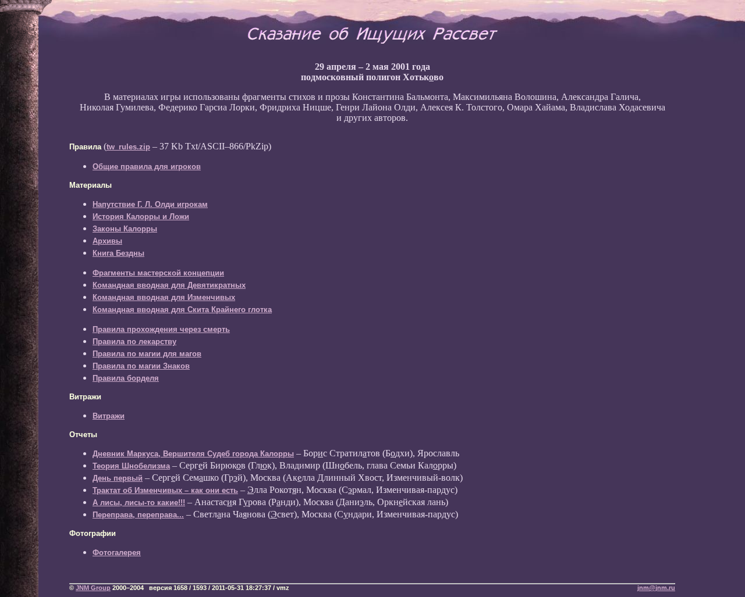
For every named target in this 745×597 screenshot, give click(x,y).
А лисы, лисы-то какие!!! (139, 502)
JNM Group (93, 587)
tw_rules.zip (128, 146)
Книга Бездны (118, 253)
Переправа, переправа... (138, 514)
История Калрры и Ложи (141, 216)
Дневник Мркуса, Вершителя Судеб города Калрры (193, 453)
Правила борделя (126, 378)
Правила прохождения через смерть (161, 329)
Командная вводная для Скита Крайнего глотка (182, 309)
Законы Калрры (125, 228)
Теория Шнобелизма (131, 466)
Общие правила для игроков (147, 166)
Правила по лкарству (134, 341)
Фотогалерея (117, 552)
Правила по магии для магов (147, 353)
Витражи (109, 416)
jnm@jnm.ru (656, 587)
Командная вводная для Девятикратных (169, 285)
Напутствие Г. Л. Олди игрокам (150, 204)
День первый (118, 478)
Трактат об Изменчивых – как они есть (165, 490)
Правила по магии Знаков (141, 366)
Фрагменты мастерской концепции (158, 273)
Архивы (107, 241)
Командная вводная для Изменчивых (164, 297)
